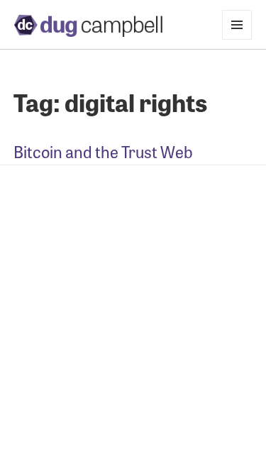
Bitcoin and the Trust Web (103, 151)
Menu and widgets (237, 39)
